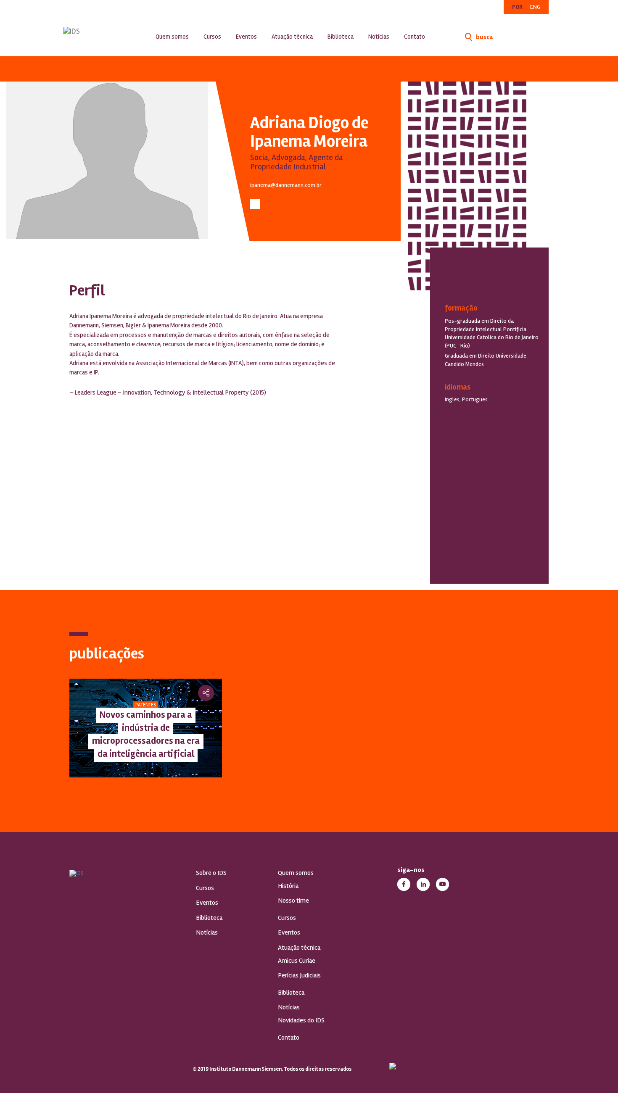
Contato (414, 36)
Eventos (246, 36)
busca (484, 37)
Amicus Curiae (296, 960)
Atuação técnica (292, 36)
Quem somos (172, 36)
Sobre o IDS (211, 873)
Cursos (212, 36)
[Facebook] (403, 884)
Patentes (145, 705)
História (288, 886)
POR (517, 7)
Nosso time (293, 900)
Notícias (378, 36)
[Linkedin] (423, 884)
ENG (535, 7)
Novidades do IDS (301, 1020)
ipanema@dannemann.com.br (286, 185)
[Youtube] (442, 884)
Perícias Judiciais (299, 975)
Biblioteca (340, 36)
